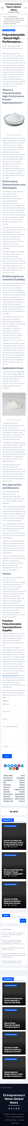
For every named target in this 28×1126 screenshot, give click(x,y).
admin (15, 811)
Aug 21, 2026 (13, 847)
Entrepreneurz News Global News (13, 7)
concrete (5, 48)
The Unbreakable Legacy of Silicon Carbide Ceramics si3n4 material (12, 962)
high (11, 48)
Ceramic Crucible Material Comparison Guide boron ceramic (12, 901)
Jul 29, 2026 (13, 876)
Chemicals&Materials (8, 30)
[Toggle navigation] (2, 7)
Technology (21, 1120)
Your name (5, 704)
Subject (4, 719)
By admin (5, 46)
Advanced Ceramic (6, 1087)
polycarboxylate (17, 48)
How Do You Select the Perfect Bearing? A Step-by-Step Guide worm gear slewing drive (14, 844)
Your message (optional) (9, 726)
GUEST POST (15, 1123)
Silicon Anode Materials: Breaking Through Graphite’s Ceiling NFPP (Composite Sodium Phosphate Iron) (13, 874)
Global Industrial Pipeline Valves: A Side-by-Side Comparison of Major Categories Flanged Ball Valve (14, 955)
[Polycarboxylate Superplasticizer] (14, 120)
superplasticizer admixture (10, 675)
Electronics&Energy (11, 1120)
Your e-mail (5, 711)
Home (8, 1117)
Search (6, 915)
